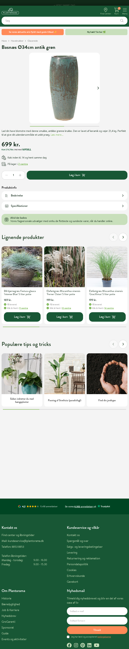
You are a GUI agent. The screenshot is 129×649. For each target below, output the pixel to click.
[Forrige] (113, 237)
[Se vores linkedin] (89, 646)
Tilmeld (97, 630)
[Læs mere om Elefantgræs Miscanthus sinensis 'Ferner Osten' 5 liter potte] (64, 266)
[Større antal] (20, 175)
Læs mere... (57, 134)
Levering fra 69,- (65, 2)
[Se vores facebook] (69, 646)
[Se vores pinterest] (82, 646)
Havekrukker (17, 40)
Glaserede (33, 40)
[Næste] (123, 237)
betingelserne (104, 636)
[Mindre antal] (6, 175)
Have (4, 40)
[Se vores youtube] (96, 646)
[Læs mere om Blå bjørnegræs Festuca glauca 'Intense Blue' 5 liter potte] (22, 266)
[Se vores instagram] (76, 646)
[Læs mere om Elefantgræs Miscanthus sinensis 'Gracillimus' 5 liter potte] (107, 266)
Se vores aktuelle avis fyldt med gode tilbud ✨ (33, 32)
